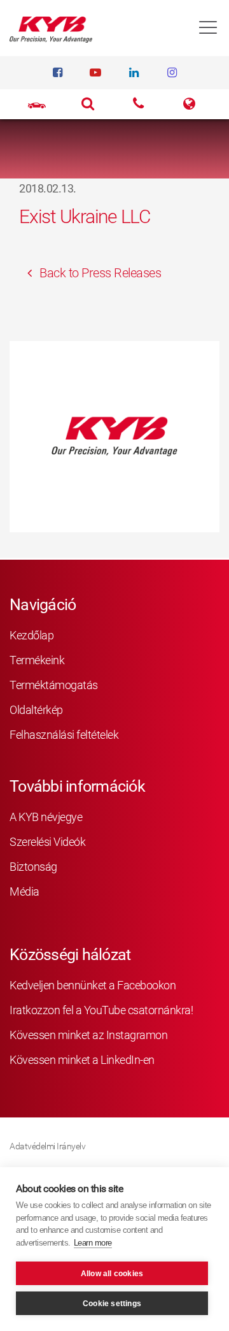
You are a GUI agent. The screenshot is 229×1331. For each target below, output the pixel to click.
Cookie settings (112, 1303)
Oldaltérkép (36, 709)
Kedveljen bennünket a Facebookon (93, 985)
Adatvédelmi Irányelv (47, 1146)
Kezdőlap (31, 635)
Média (24, 891)
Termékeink (37, 660)
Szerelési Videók (47, 841)
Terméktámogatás (54, 685)
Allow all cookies (112, 1273)
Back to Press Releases (99, 272)
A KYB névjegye (46, 817)
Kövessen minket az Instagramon (88, 1035)
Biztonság (33, 866)
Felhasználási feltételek (64, 734)
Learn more (93, 1242)
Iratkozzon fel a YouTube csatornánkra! (101, 1010)
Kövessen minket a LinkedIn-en (82, 1059)
